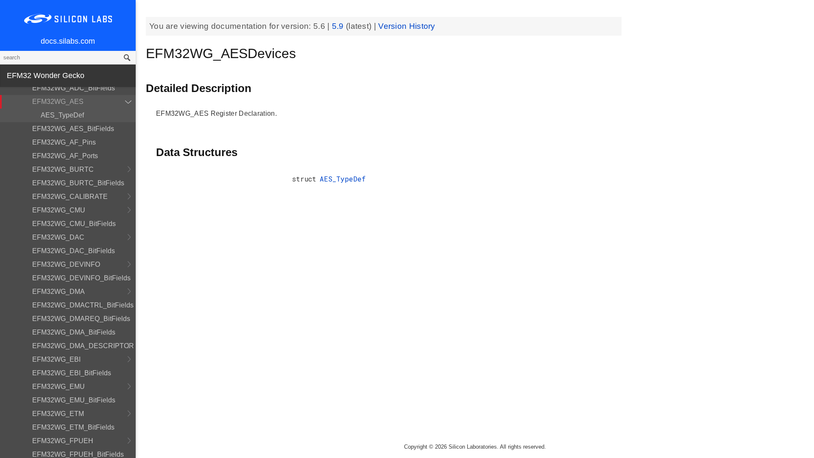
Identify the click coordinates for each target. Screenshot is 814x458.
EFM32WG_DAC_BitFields (73, 250)
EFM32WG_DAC (58, 237)
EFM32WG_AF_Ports (65, 155)
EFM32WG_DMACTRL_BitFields (83, 305)
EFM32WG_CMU (58, 210)
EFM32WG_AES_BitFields (73, 128)
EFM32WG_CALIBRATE (70, 196)
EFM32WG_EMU (58, 386)
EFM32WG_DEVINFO (66, 264)
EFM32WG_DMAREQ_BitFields (81, 318)
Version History (406, 26)
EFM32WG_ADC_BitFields (73, 88)
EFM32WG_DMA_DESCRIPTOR (83, 345)
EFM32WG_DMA (58, 291)
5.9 (339, 26)
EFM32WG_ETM (58, 413)
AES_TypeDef (62, 115)
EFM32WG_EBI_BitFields (71, 373)
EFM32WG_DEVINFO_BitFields (81, 278)
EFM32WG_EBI (56, 359)
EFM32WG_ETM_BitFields (73, 427)
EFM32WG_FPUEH (62, 440)
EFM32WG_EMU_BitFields (73, 400)
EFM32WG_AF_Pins (64, 142)
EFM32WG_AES (58, 101)
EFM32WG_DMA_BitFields (73, 332)
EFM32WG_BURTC (63, 169)
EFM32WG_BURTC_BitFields (78, 183)
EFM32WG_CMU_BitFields (74, 223)
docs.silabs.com (68, 41)
